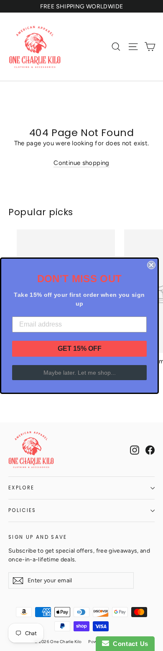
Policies (22, 510)
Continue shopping (81, 163)
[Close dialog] (151, 265)
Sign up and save (37, 537)
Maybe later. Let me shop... (79, 372)
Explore (21, 487)
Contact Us (128, 643)
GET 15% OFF (80, 348)
